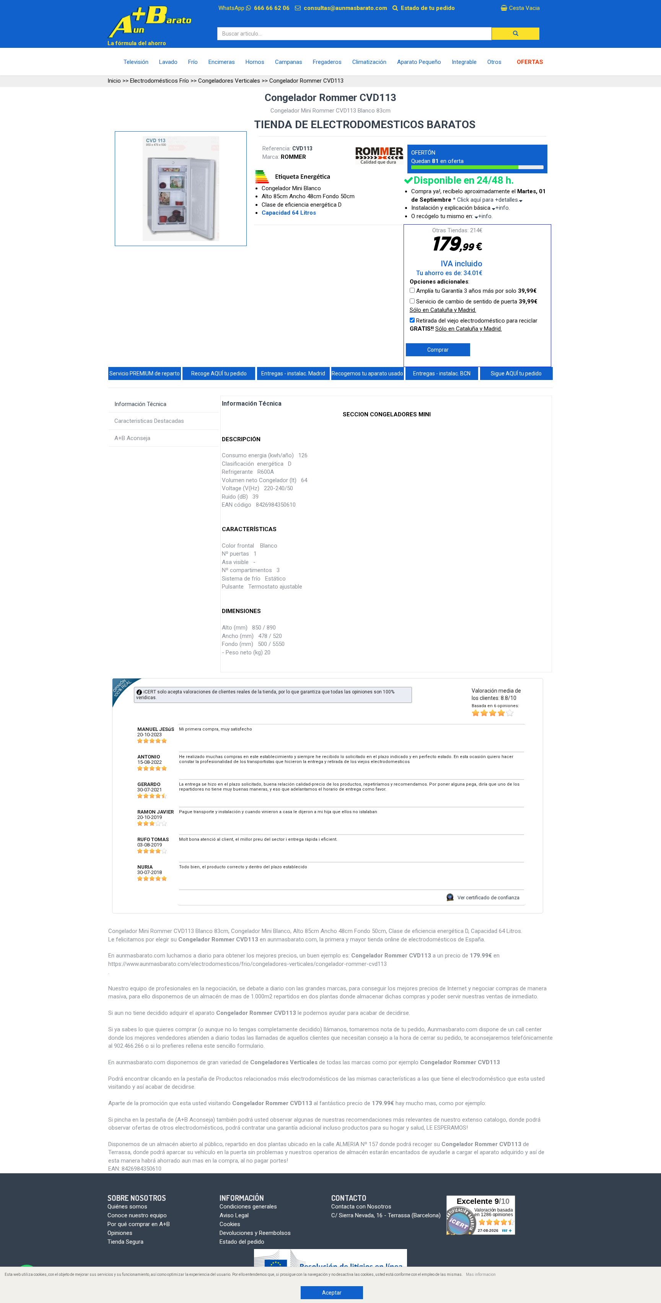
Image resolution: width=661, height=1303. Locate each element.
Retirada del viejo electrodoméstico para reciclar (473, 324)
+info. (502, 207)
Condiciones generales (248, 1206)
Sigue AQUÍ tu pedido (516, 373)
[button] (516, 33)
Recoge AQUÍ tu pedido (219, 373)
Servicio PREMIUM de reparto (144, 373)
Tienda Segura (125, 1241)
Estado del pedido (242, 1241)
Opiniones (119, 1233)
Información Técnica (140, 404)
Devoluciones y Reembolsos (255, 1233)
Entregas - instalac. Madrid (293, 373)
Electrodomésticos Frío (159, 80)
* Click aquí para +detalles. (486, 199)
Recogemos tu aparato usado (367, 373)
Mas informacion (481, 1274)
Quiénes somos (127, 1206)
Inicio (114, 80)
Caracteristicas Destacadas (149, 420)
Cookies (230, 1224)
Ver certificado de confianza (488, 897)
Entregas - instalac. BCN (442, 373)
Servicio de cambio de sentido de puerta (473, 305)
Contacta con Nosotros (361, 1206)
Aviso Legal (234, 1215)
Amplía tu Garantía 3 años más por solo (476, 290)
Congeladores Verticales (229, 80)
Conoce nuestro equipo (137, 1215)
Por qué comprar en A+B (138, 1224)
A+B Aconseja (132, 438)
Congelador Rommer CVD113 (306, 80)
